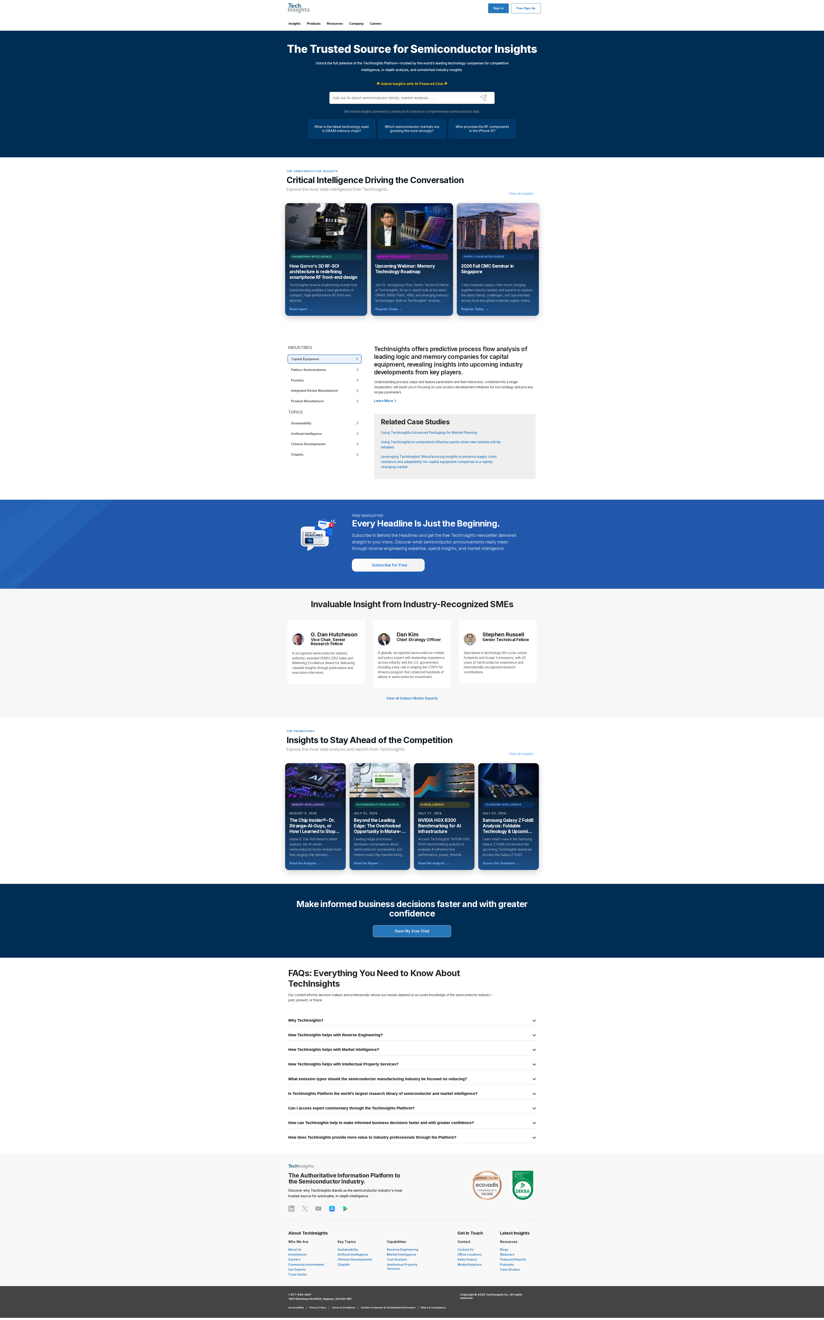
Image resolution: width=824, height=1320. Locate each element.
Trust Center (297, 1274)
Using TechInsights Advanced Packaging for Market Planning (429, 433)
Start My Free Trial (412, 931)
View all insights (523, 193)
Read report (300, 309)
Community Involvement (306, 1264)
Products (314, 23)
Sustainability (348, 1249)
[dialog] (36, 1276)
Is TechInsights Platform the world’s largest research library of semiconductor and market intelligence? (383, 1094)
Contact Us (465, 1249)
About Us (294, 1249)
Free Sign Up (526, 8)
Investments (297, 1254)
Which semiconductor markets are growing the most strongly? (412, 129)
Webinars (507, 1254)
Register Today (389, 309)
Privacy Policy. (55, 1302)
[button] (36, 1308)
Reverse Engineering (402, 1249)
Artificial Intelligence (353, 1254)
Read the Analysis (305, 863)
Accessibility (296, 1307)
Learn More (383, 401)
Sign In (498, 8)
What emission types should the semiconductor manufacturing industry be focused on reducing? (377, 1079)
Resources (335, 23)
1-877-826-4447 (299, 1294)
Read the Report (368, 863)
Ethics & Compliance (433, 1307)
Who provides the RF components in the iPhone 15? (482, 129)
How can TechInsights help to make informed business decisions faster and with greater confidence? (381, 1123)
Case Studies (510, 1269)
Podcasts (507, 1264)
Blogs (504, 1249)
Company (356, 23)
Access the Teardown (501, 863)
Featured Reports (513, 1259)
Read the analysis (433, 863)
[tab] (325, 359)
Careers (376, 23)
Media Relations (469, 1264)
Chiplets (344, 1264)
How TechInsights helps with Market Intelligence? (333, 1050)
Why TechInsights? (305, 1021)
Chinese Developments (355, 1259)
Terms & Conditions (343, 1307)
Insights (295, 23)
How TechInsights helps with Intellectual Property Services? (343, 1064)
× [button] (63, 1241)
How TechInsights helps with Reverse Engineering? (335, 1035)
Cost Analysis (397, 1259)
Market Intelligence (401, 1254)
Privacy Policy (317, 1307)
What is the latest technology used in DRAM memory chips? (341, 129)
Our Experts (297, 1269)
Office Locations (469, 1254)
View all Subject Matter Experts (412, 698)
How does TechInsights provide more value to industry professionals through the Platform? (372, 1137)
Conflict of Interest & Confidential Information (388, 1307)
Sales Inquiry (467, 1259)
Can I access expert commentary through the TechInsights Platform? (351, 1108)
